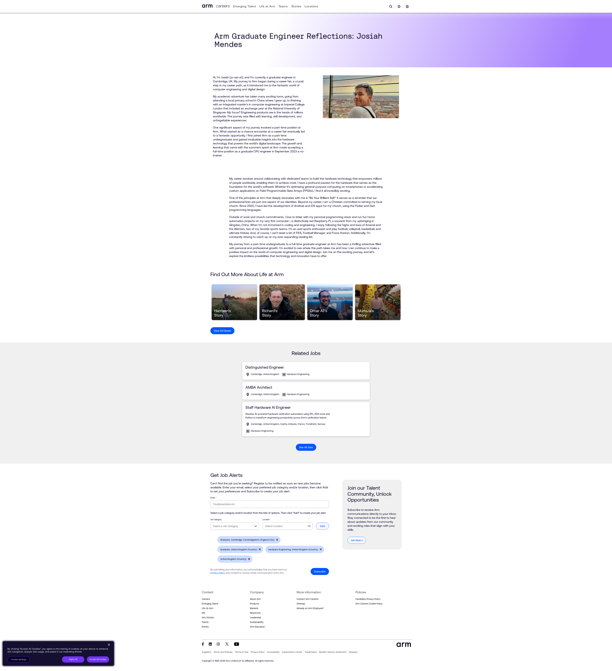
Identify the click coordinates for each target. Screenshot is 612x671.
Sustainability (256, 622)
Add (322, 526)
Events (205, 626)
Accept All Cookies (98, 659)
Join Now (356, 540)
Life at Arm (267, 6)
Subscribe (320, 571)
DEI (203, 613)
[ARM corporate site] (208, 6)
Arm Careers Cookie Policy (368, 603)
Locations (311, 6)
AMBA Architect (258, 387)
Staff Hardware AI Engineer (268, 407)
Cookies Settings (18, 659)
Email (213, 498)
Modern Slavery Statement (332, 652)
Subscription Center (292, 652)
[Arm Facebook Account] (203, 644)
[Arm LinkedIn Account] (210, 644)
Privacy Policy (258, 652)
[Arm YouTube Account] (236, 644)
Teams (283, 6)
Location (266, 519)
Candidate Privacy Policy (367, 599)
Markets (254, 608)
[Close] (108, 644)
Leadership (255, 617)
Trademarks (311, 652)
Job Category (216, 519)
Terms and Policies (223, 652)
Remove (276, 539)
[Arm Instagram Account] (218, 644)
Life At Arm (207, 608)
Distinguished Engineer (264, 367)
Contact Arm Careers (307, 599)
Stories (296, 6)
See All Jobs (306, 447)
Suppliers (206, 652)
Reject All (73, 659)
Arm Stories (208, 617)
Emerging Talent (244, 6)
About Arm (255, 599)
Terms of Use (241, 652)
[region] (58, 653)
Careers (206, 599)
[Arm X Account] (227, 644)
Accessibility (273, 652)
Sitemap (301, 603)
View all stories (222, 330)
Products (254, 603)
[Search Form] (391, 6)
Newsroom (255, 613)
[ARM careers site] (222, 6)
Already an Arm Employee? (310, 608)
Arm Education (257, 626)
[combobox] (234, 526)
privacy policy (217, 572)
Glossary (353, 652)
